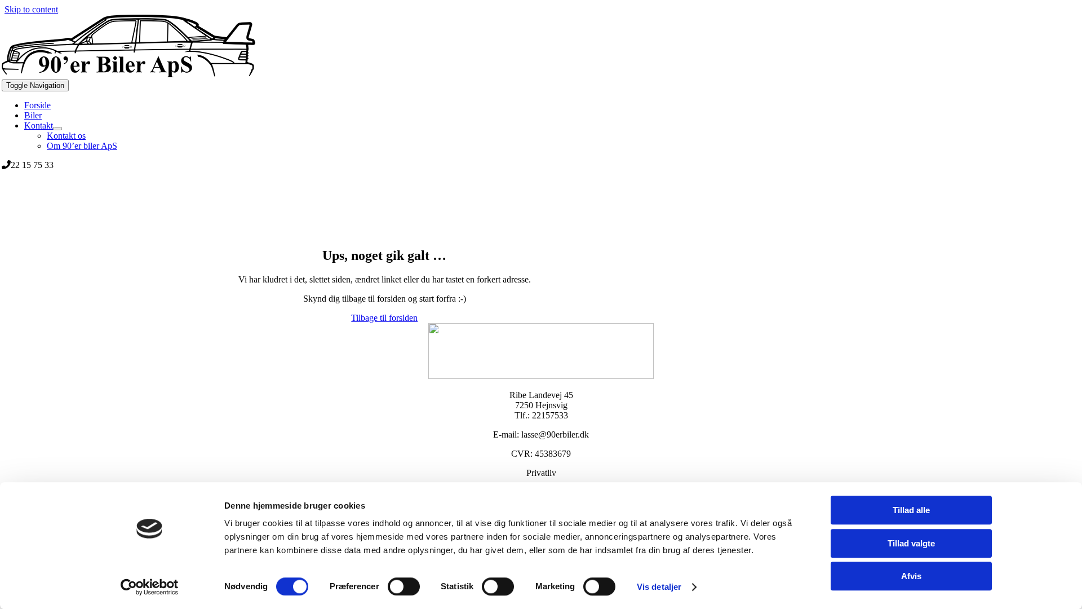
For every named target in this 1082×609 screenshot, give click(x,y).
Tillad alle (911, 510)
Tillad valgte (911, 543)
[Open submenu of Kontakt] (57, 128)
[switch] (404, 586)
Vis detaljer (659, 587)
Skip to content (31, 9)
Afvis (911, 576)
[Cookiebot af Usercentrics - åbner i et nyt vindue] (149, 587)
